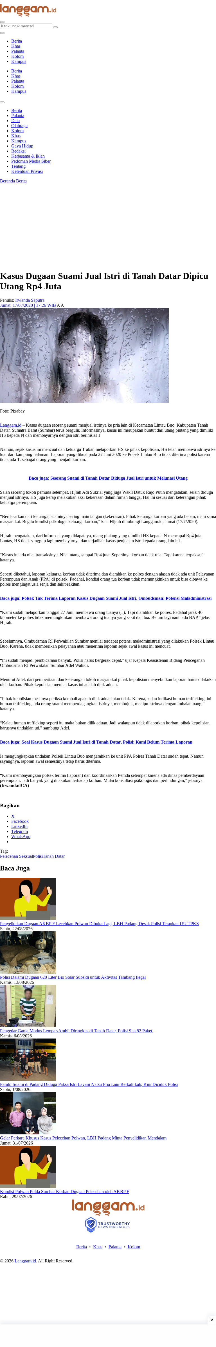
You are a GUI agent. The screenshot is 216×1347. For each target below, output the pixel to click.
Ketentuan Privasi (27, 171)
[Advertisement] (108, 1336)
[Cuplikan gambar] (28, 918)
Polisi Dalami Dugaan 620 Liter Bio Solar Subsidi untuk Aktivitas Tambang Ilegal (73, 977)
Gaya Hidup (22, 146)
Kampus (18, 61)
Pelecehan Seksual (16, 856)
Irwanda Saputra (29, 300)
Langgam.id (10, 425)
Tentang (18, 166)
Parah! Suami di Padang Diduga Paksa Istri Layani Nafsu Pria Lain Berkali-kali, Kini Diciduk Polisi (89, 1084)
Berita (16, 41)
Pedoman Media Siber (31, 161)
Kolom (17, 56)
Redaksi (18, 151)
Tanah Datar (54, 856)
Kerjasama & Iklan (28, 156)
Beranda (7, 180)
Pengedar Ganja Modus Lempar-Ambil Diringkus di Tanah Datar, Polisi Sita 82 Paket (76, 1030)
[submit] (55, 27)
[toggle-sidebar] (2, 33)
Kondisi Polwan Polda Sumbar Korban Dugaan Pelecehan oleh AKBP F (64, 1191)
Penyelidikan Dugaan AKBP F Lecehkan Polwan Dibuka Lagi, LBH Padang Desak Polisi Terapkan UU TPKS (99, 923)
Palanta (17, 51)
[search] (2, 22)
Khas (16, 46)
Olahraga (19, 125)
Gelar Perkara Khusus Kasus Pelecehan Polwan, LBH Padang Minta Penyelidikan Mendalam (83, 1138)
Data (15, 120)
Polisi (38, 856)
